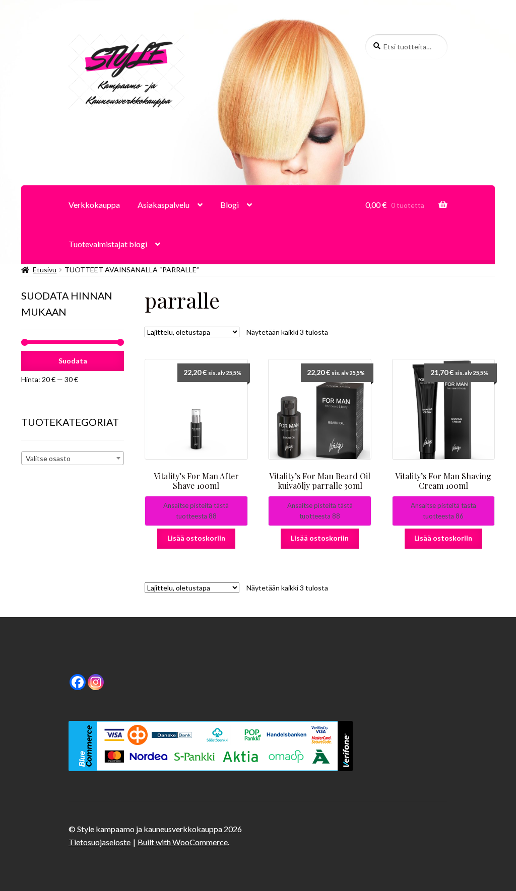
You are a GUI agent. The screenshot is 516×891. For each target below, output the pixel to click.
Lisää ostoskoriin (196, 538)
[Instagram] (96, 682)
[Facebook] (78, 682)
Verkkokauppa (94, 204)
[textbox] (72, 459)
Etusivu (44, 269)
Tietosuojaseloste (100, 842)
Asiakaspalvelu (163, 204)
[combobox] (72, 458)
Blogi (229, 204)
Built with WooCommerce (183, 842)
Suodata (72, 360)
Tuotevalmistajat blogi (108, 244)
